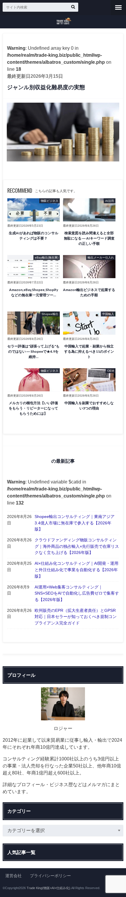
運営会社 (13, 875)
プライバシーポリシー (50, 875)
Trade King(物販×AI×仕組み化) (48, 888)
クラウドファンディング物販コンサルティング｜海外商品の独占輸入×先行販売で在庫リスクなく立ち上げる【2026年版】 (77, 546)
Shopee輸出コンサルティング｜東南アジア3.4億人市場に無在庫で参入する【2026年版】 (75, 522)
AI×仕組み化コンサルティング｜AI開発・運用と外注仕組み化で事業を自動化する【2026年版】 (76, 569)
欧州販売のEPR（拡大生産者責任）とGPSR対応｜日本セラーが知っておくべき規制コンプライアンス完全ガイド (76, 616)
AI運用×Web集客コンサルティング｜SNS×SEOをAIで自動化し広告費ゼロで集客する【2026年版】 (77, 593)
